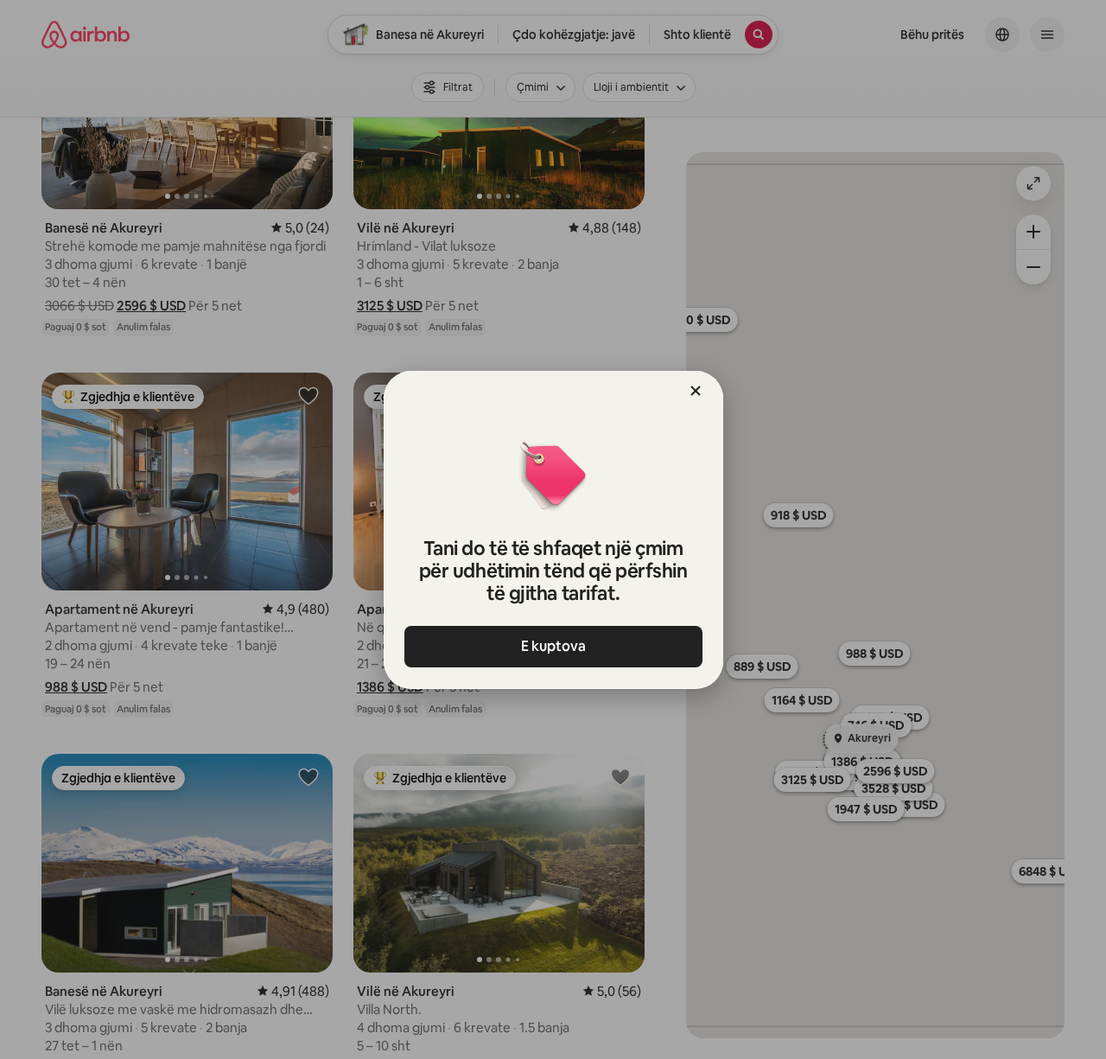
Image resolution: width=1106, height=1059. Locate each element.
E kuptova (553, 646)
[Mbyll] (695, 391)
